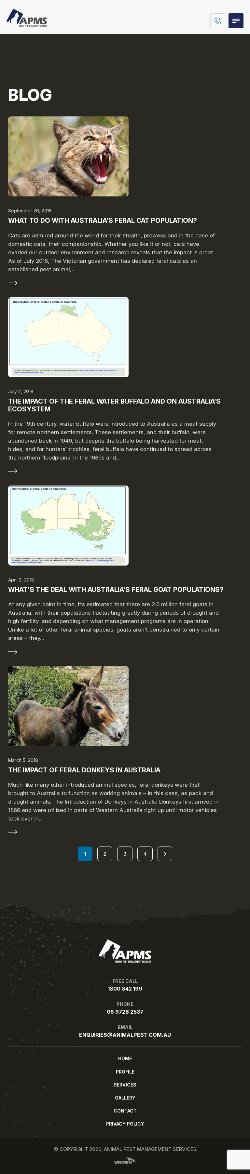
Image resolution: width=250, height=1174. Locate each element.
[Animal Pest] (27, 25)
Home (125, 1058)
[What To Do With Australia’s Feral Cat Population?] (125, 156)
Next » (165, 854)
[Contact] (217, 20)
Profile (125, 1071)
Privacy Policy (125, 1124)
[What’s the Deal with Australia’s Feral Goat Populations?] (125, 526)
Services (125, 1084)
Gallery (125, 1098)
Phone (125, 1008)
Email (125, 1031)
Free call (125, 985)
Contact (125, 1111)
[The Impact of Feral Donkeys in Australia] (125, 706)
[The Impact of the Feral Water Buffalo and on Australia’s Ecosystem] (125, 337)
